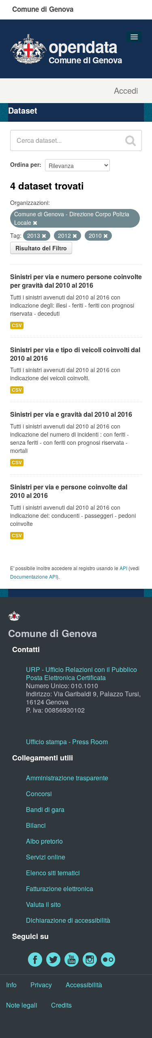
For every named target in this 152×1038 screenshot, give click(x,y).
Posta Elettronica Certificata (66, 677)
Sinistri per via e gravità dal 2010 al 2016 (71, 414)
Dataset (22, 110)
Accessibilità (84, 984)
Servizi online (45, 856)
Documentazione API (33, 576)
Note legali (21, 1005)
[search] (130, 140)
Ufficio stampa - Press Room (67, 741)
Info (11, 984)
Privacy (41, 984)
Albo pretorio (44, 841)
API (123, 567)
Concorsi (39, 793)
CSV (17, 325)
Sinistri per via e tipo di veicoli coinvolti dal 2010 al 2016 (75, 354)
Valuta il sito (43, 904)
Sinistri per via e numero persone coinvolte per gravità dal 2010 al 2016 (76, 281)
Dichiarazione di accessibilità (68, 920)
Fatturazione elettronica (59, 888)
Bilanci (36, 825)
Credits (61, 1005)
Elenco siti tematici (53, 872)
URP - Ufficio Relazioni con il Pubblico (81, 669)
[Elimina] (35, 223)
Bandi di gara (45, 809)
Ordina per (24, 164)
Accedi (126, 90)
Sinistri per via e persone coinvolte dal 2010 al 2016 (68, 491)
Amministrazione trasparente (67, 777)
